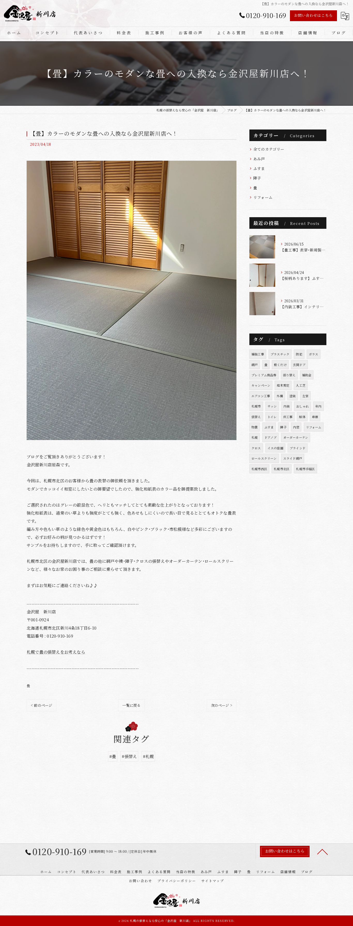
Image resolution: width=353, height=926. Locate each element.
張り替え (289, 375)
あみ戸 (259, 158)
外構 (280, 396)
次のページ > (221, 705)
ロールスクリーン (264, 458)
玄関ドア (299, 364)
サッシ (272, 406)
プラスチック (280, 354)
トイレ (272, 417)
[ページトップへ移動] (322, 851)
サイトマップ (212, 880)
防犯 (299, 354)
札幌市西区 (259, 469)
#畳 (112, 756)
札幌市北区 (281, 469)
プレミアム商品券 (264, 375)
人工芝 (300, 385)
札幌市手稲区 (305, 469)
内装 (286, 406)
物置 (254, 427)
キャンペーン (260, 385)
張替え (256, 417)
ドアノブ (270, 437)
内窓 (296, 427)
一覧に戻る (131, 705)
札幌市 (256, 406)
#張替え (129, 756)
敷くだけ (280, 364)
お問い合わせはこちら (313, 15)
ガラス (313, 354)
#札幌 (148, 756)
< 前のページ (41, 705)
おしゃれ (302, 406)
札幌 (254, 437)
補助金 (307, 375)
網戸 (254, 364)
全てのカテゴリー (269, 149)
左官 (305, 396)
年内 (318, 406)
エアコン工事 (260, 396)
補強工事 (257, 354)
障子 (257, 178)
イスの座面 (275, 448)
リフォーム (263, 197)
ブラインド (297, 448)
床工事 (288, 417)
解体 (302, 417)
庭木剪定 (283, 385)
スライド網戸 (292, 458)
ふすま (259, 168)
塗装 (292, 396)
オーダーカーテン (295, 437)
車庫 (315, 417)
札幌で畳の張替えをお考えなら (56, 652)
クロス (256, 448)
